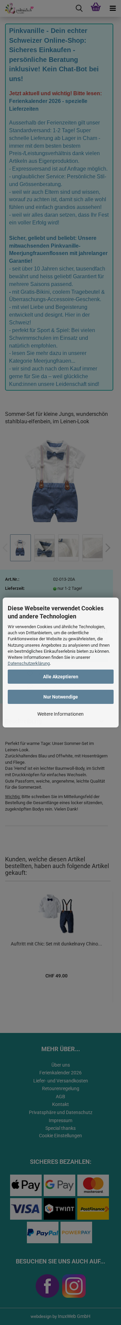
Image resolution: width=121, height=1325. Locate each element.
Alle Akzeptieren (60, 676)
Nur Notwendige (60, 697)
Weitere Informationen (60, 714)
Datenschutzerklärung (29, 663)
